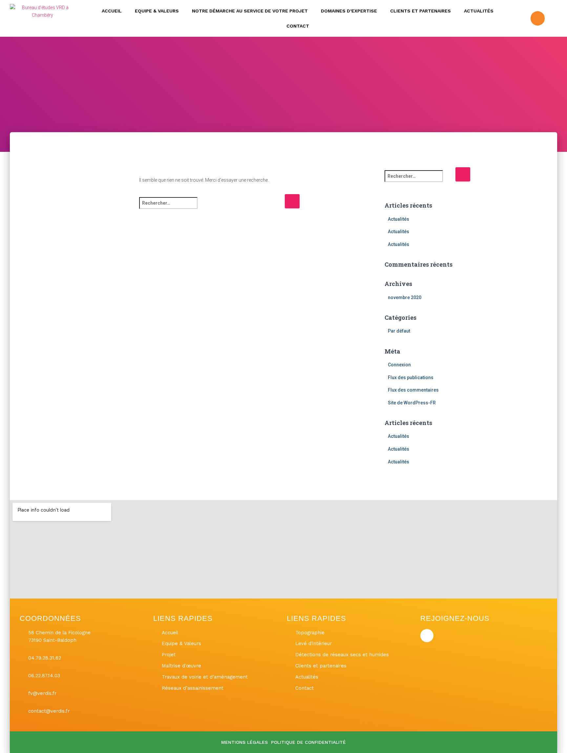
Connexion (399, 364)
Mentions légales (244, 742)
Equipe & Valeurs (157, 10)
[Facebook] (538, 18)
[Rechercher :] (211, 207)
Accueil (112, 10)
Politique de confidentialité (308, 742)
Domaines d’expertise (349, 10)
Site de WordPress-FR (412, 402)
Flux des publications (410, 377)
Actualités (479, 10)
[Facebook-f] (426, 635)
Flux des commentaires (413, 390)
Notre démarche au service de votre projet (250, 10)
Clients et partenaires (420, 10)
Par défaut (399, 331)
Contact (297, 26)
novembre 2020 (404, 297)
